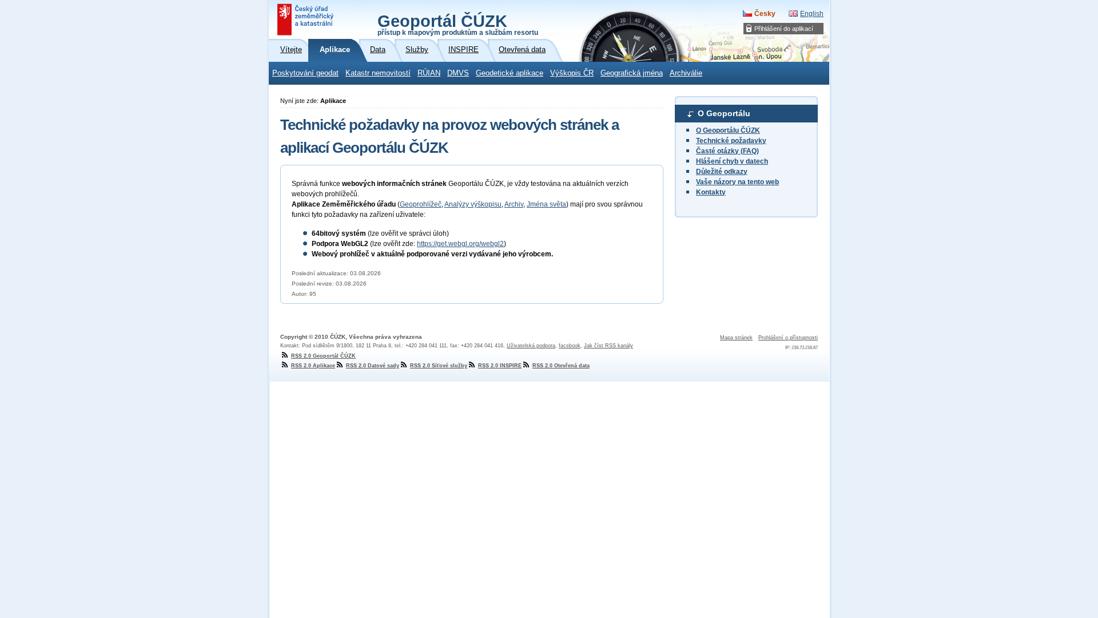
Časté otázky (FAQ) (727, 151)
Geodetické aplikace (509, 73)
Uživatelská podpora (531, 345)
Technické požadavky (731, 141)
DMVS (458, 73)
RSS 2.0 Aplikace (313, 366)
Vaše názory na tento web (737, 182)
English (812, 14)
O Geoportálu (724, 113)
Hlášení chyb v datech (732, 161)
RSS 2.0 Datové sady (372, 366)
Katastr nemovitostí (378, 73)
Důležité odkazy (721, 172)
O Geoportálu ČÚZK (728, 130)
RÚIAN (428, 73)
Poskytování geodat (305, 73)
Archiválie (686, 73)
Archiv (513, 204)
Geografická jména (631, 73)
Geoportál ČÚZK (457, 24)
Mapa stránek (736, 337)
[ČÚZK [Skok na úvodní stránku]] (306, 19)
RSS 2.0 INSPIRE (500, 366)
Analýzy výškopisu (473, 204)
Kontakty (711, 192)
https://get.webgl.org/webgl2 (460, 244)
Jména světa (546, 204)
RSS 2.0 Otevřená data (561, 366)
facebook (569, 345)
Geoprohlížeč (420, 204)
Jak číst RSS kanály (608, 345)
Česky (764, 14)
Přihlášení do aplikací (783, 28)
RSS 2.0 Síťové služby (438, 366)
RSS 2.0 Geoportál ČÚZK (323, 356)
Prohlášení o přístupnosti (788, 337)
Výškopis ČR (572, 73)
